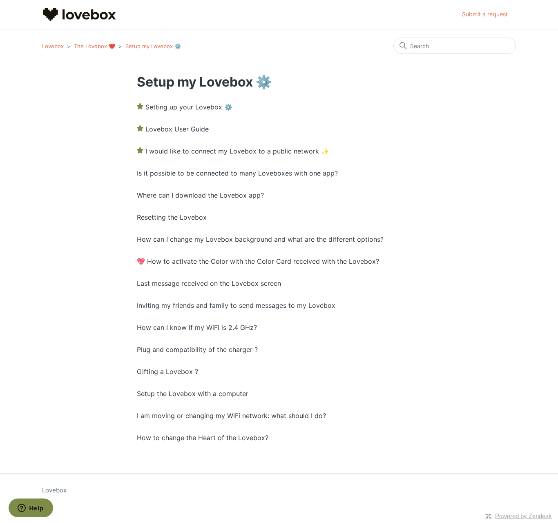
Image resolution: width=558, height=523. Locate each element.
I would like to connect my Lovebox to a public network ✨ (237, 151)
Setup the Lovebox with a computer (192, 393)
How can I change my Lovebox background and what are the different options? (260, 239)
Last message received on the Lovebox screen (209, 283)
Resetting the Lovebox (172, 217)
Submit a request (485, 14)
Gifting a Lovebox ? (167, 371)
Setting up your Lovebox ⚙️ (188, 107)
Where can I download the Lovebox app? (200, 195)
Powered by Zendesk (523, 515)
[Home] (79, 14)
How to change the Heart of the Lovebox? (202, 438)
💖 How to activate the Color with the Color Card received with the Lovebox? (258, 261)
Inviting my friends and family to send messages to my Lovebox (236, 305)
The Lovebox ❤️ (94, 46)
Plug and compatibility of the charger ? (197, 349)
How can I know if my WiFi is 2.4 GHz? (197, 327)
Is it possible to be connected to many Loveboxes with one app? (237, 173)
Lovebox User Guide (177, 129)
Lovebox (53, 46)
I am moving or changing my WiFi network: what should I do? (231, 416)
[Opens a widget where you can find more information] (30, 509)
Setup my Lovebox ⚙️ (153, 46)
